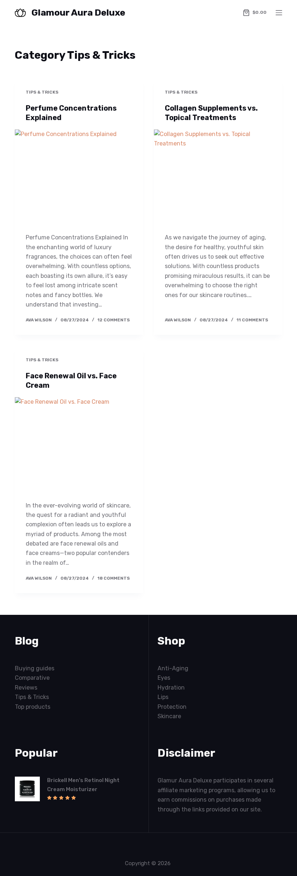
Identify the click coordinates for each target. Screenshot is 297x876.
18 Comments (113, 578)
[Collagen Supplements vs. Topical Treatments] (218, 177)
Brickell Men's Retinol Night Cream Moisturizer (83, 785)
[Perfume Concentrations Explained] (79, 177)
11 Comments (252, 319)
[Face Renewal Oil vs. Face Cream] (79, 445)
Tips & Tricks (42, 92)
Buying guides (34, 668)
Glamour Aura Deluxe (78, 12)
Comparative (32, 677)
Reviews (26, 687)
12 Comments (113, 319)
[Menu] (279, 12)
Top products (32, 706)
